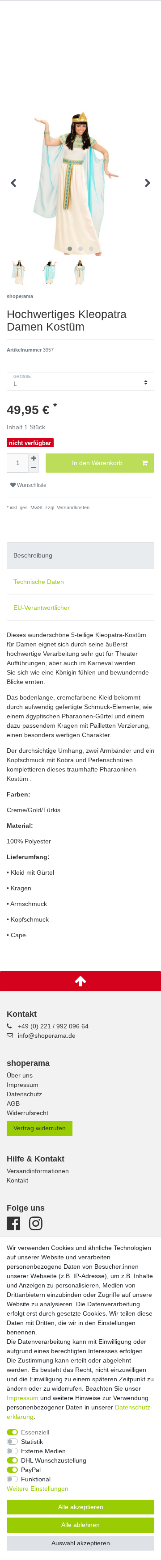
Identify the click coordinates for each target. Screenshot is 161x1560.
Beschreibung (32, 555)
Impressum (22, 1084)
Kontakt (17, 1180)
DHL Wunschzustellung (53, 1460)
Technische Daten (38, 581)
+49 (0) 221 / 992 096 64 (53, 1026)
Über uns (20, 1075)
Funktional (36, 1479)
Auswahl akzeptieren (80, 1543)
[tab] (80, 555)
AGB (13, 1103)
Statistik (32, 1441)
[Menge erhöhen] (33, 458)
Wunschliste (31, 485)
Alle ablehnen (80, 1524)
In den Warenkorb (97, 462)
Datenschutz (24, 1094)
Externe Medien (43, 1451)
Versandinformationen (38, 1170)
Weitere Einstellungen (37, 1488)
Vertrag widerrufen (39, 1128)
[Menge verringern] (33, 468)
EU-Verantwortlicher (41, 607)
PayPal (31, 1469)
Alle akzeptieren (80, 1506)
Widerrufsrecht (27, 1112)
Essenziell (35, 1432)
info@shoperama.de (47, 1035)
